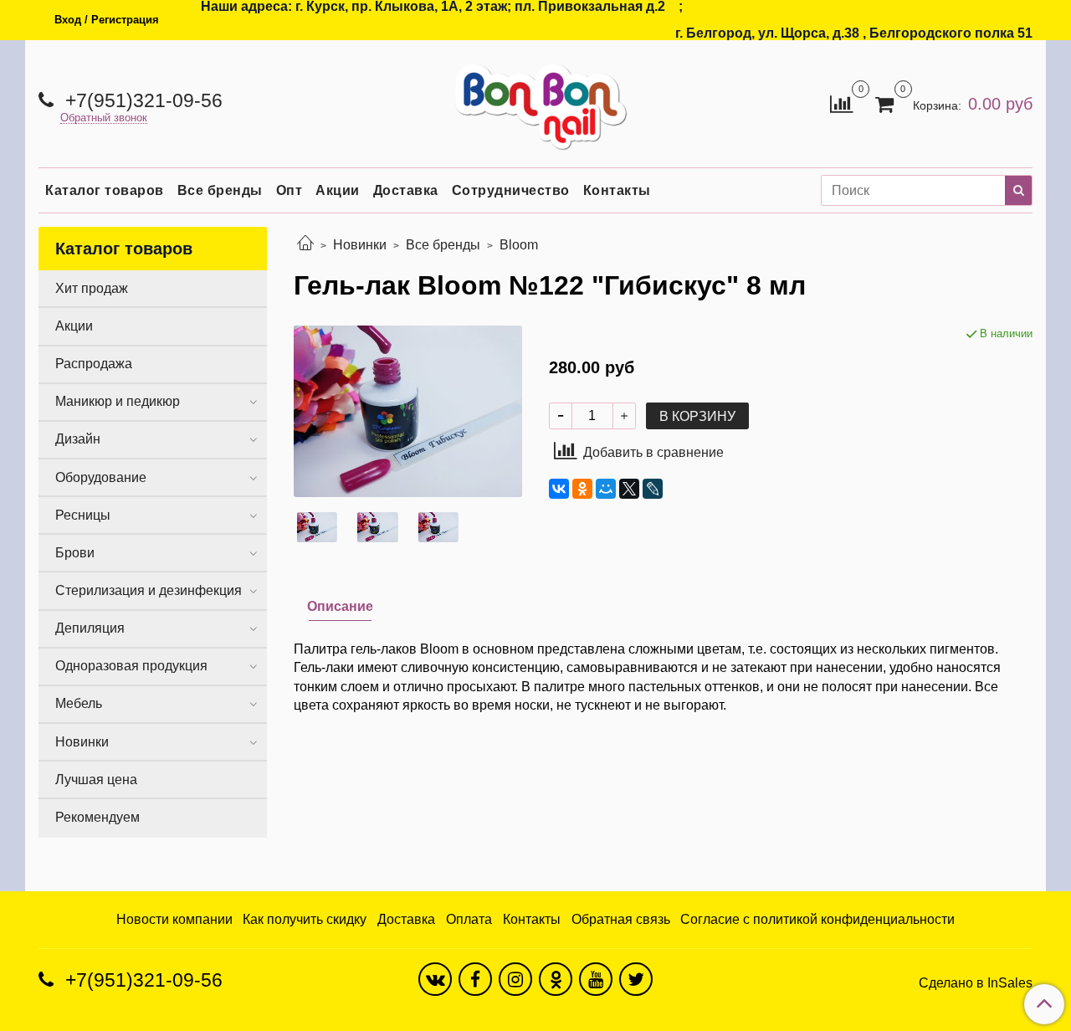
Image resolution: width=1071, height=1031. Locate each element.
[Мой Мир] (606, 489)
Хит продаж (91, 288)
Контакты (617, 190)
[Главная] (305, 245)
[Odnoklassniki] (555, 979)
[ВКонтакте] (559, 489)
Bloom (519, 245)
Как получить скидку (304, 919)
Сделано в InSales (976, 983)
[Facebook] (475, 979)
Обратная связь (620, 919)
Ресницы (82, 515)
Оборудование (100, 477)
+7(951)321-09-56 (141, 100)
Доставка (405, 190)
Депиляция (90, 628)
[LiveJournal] (653, 489)
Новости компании (174, 919)
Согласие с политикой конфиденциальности (817, 919)
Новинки (360, 245)
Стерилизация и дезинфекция (148, 590)
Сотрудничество (511, 190)
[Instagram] (515, 979)
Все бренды (220, 190)
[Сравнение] (841, 102)
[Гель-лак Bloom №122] (408, 410)
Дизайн (77, 439)
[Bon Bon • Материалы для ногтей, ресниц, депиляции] (535, 100)
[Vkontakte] (435, 979)
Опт (289, 190)
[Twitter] (636, 979)
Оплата (469, 919)
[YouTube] (595, 979)
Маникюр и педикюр (117, 401)
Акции (337, 190)
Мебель (78, 703)
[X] (629, 489)
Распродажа (93, 363)
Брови (75, 553)
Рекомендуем (97, 817)
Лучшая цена (96, 779)
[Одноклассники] (582, 489)
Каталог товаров (104, 190)
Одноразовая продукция (131, 666)
